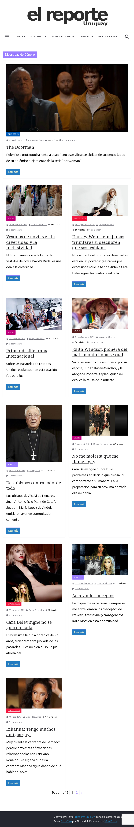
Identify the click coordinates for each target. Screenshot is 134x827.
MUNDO (77, 331)
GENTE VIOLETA (107, 36)
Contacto (86, 36)
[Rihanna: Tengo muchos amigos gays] (34, 693)
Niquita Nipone (104, 583)
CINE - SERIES (13, 134)
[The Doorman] (67, 98)
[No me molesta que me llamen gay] (100, 420)
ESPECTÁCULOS (80, 218)
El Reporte (34, 470)
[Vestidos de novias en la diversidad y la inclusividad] (34, 200)
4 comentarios (16, 615)
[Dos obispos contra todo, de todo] (34, 433)
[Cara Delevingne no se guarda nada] (34, 573)
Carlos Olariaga (36, 140)
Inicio (21, 36)
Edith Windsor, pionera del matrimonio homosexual (100, 351)
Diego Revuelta (39, 224)
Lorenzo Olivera (107, 337)
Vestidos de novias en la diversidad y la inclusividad (30, 242)
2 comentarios (69, 140)
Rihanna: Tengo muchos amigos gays (30, 731)
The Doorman (20, 147)
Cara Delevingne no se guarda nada (29, 624)
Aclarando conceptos (93, 595)
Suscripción (38, 36)
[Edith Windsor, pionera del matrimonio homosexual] (100, 313)
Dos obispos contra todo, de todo (33, 485)
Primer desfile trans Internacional (26, 353)
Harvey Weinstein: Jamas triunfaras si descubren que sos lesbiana (98, 242)
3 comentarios (16, 722)
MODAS (11, 218)
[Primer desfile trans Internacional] (34, 314)
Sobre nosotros (63, 36)
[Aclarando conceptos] (100, 559)
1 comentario (96, 230)
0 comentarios (16, 230)
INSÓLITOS (12, 464)
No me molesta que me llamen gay (95, 458)
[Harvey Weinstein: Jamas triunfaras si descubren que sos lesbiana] (100, 200)
